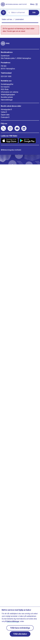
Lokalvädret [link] (19, 19)
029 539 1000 (6, 76)
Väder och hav (7, 19)
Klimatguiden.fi (6, 109)
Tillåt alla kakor (20, 634)
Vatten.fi (4, 112)
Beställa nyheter (7, 97)
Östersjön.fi (5, 117)
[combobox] (19, 12)
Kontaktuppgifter (7, 84)
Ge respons (5, 87)
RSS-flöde (5, 89)
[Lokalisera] (3, 12)
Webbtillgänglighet (8, 95)
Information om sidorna (9, 92)
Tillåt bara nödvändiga (20, 628)
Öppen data (5, 115)
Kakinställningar (7, 100)
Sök (34, 12)
